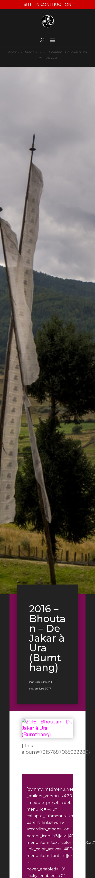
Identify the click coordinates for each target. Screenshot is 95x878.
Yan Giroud (42, 682)
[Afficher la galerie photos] (47, 734)
